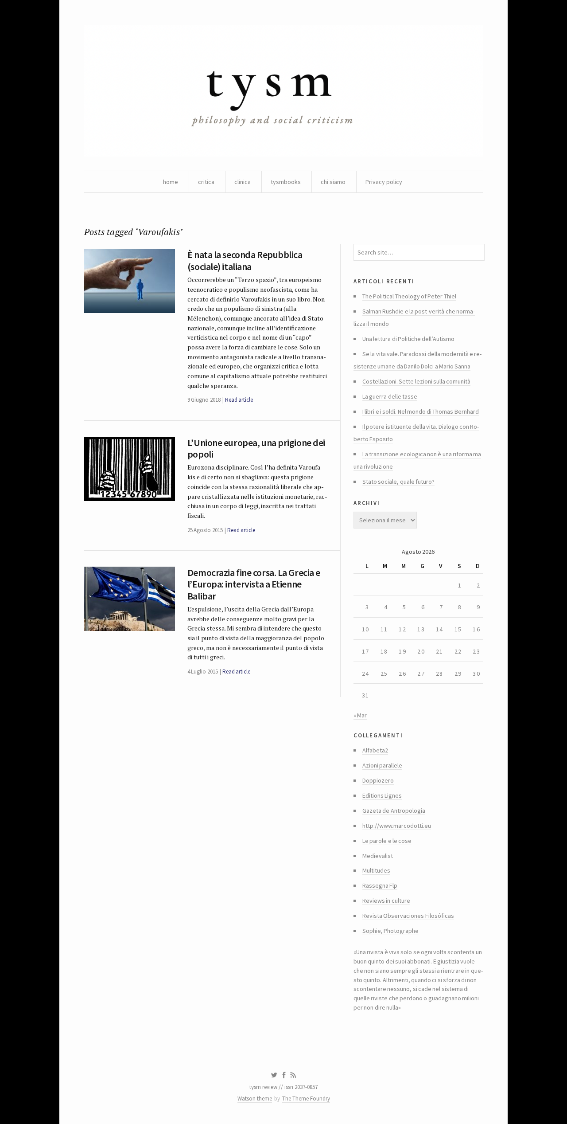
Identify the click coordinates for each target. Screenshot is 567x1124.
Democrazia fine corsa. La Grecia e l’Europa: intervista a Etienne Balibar (253, 584)
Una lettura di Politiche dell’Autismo (408, 339)
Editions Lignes (382, 795)
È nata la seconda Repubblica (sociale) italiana (245, 260)
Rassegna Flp (379, 885)
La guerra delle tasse (389, 396)
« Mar (360, 715)
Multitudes (376, 870)
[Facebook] (284, 1075)
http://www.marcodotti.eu (396, 826)
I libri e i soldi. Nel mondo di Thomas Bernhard (420, 411)
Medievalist (377, 856)
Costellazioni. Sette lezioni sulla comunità (416, 381)
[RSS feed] (293, 1075)
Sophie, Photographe (390, 931)
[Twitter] (274, 1075)
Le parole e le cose (387, 841)
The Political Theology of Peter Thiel (409, 296)
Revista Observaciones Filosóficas (408, 916)
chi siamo (333, 182)
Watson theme (254, 1098)
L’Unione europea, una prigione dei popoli (256, 448)
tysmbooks (286, 182)
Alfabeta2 (375, 750)
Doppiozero (378, 780)
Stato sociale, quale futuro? (398, 482)
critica (206, 182)
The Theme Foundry (306, 1098)
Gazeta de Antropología (393, 811)
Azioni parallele (382, 765)
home (170, 182)
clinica (242, 182)
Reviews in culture (386, 901)
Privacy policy (383, 182)
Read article (239, 399)
